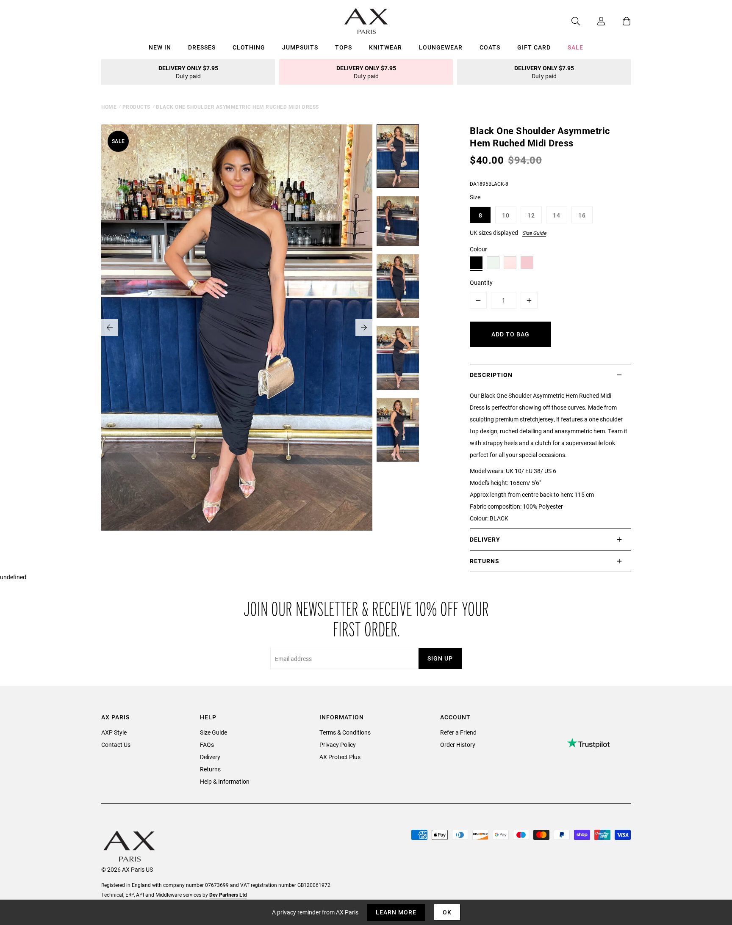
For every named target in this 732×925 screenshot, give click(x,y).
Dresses (202, 47)
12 (531, 215)
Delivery (210, 757)
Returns (210, 769)
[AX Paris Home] (366, 21)
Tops (343, 47)
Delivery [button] (485, 539)
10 (506, 215)
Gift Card (534, 47)
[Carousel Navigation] (236, 327)
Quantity (481, 282)
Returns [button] (484, 561)
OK (447, 912)
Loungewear (441, 47)
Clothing (249, 47)
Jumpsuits (300, 47)
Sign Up (440, 658)
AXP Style (114, 732)
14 (556, 215)
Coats (490, 47)
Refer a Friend (458, 732)
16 (582, 215)
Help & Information (225, 781)
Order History (457, 745)
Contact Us (115, 745)
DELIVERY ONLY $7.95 (188, 72)
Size (475, 197)
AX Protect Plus (339, 757)
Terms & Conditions (345, 732)
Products (136, 106)
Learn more (396, 912)
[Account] (592, 21)
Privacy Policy (337, 745)
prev (109, 327)
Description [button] (491, 375)
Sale (575, 47)
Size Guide (534, 232)
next (363, 327)
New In (160, 47)
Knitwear (385, 47)
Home (108, 106)
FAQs (207, 745)
